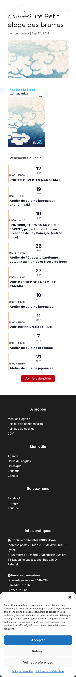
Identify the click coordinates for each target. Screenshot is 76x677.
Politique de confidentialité (49, 671)
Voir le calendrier (38, 378)
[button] (70, 597)
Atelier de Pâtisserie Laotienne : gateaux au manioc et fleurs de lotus (38, 259)
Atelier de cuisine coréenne (31, 347)
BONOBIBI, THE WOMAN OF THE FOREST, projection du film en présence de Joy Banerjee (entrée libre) (36, 231)
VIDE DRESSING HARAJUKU (31, 327)
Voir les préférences (38, 662)
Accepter (38, 640)
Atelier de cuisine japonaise (32, 306)
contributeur (21, 33)
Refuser (38, 651)
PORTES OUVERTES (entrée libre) (36, 180)
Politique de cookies (22, 671)
